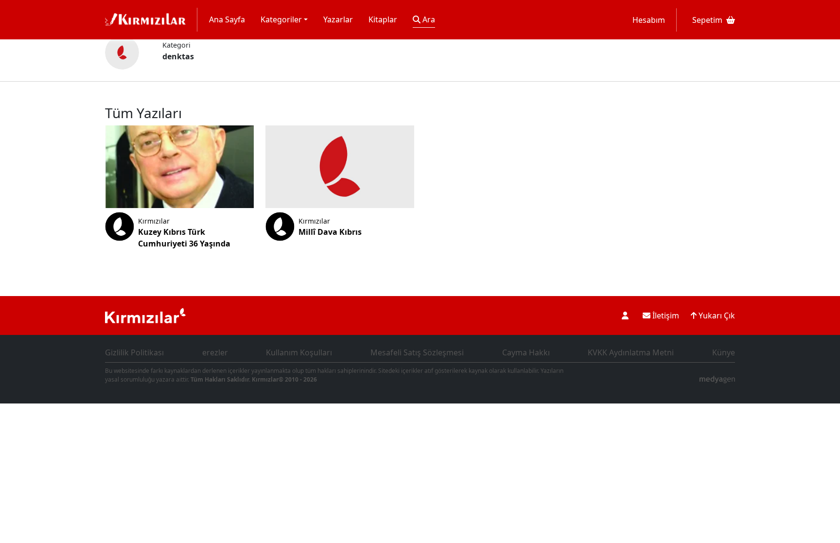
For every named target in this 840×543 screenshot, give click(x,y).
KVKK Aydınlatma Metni (631, 352)
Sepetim (707, 20)
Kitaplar (382, 19)
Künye (723, 352)
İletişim (664, 315)
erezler (215, 352)
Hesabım (648, 20)
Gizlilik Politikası (134, 352)
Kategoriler (281, 19)
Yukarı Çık (716, 315)
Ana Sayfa (227, 19)
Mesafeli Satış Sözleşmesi (417, 352)
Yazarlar (338, 19)
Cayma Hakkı (526, 352)
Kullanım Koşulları (299, 352)
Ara (427, 19)
